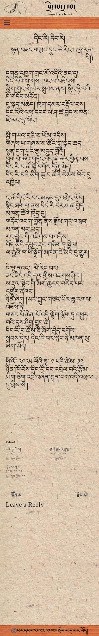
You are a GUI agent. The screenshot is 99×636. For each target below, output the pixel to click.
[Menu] (7, 23)
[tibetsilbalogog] (15, 8)
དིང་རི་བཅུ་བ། (13, 467)
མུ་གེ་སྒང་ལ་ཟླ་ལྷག (60, 449)
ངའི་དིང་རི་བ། (13, 449)
